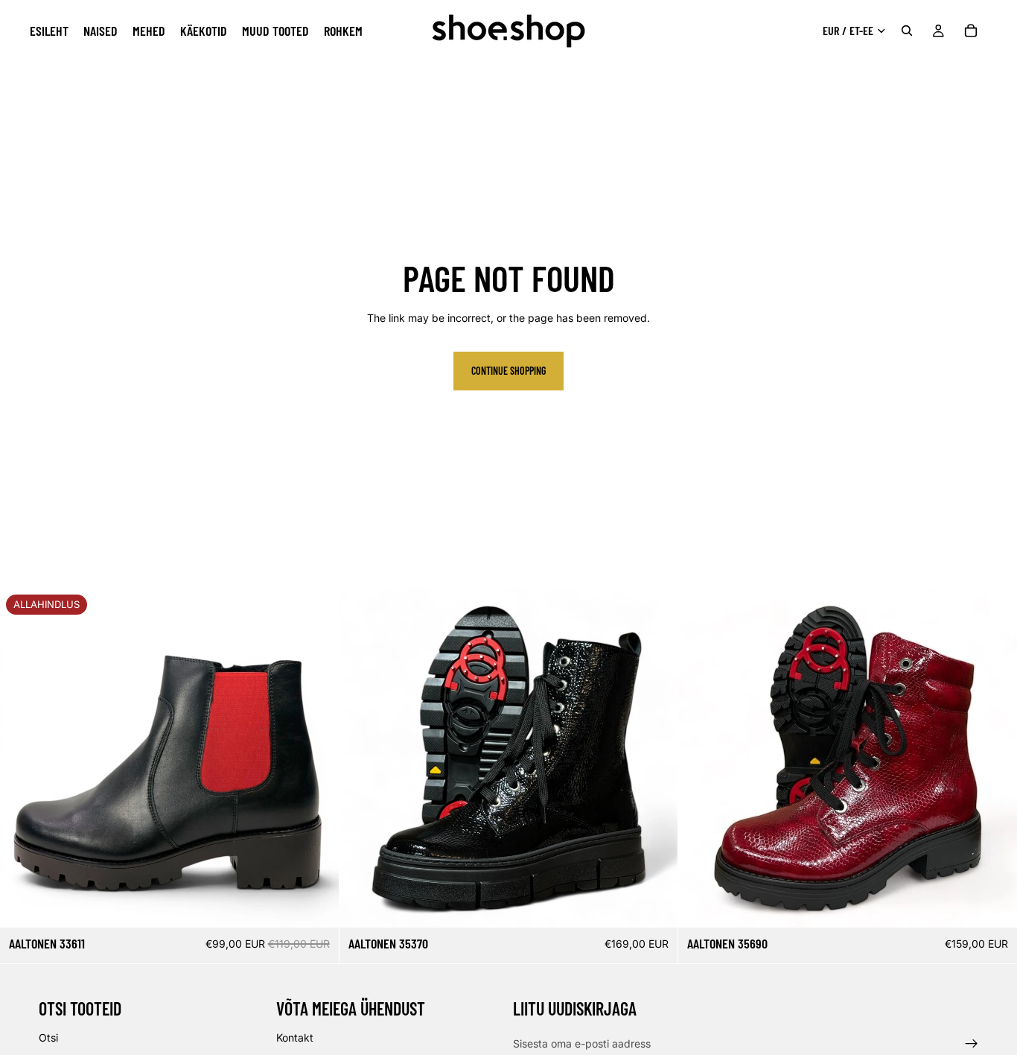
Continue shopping (508, 370)
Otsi (48, 1037)
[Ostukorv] (970, 30)
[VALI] (315, 905)
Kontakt (294, 1037)
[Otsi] (906, 30)
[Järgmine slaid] (316, 758)
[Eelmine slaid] (22, 758)
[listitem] (343, 30)
